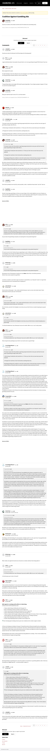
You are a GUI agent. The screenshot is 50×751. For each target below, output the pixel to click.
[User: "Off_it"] (3, 67)
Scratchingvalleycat (9, 345)
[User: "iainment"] (3, 108)
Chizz (6, 600)
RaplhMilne (7, 189)
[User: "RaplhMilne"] (3, 189)
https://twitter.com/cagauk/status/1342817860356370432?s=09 (15, 27)
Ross (6, 57)
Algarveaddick (8, 580)
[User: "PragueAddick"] (3, 396)
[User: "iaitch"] (3, 566)
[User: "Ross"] (3, 58)
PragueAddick (8, 396)
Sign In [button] (21, 43)
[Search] (35, 3)
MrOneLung (7, 262)
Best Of (3, 744)
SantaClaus (7, 80)
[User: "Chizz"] (3, 600)
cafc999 (7, 666)
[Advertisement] (26, 211)
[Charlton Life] (8, 3)
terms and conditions (24, 12)
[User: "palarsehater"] (3, 286)
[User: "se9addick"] (3, 49)
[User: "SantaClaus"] (3, 80)
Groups (3, 742)
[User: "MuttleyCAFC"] (3, 534)
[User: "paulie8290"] (3, 21)
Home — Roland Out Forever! (25, 726)
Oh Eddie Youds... (9, 119)
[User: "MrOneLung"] (3, 263)
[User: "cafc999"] (3, 667)
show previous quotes (8, 247)
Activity (3, 739)
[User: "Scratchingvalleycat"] (3, 346)
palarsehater (8, 286)
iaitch (6, 565)
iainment (7, 107)
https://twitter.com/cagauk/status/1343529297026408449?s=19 (15, 97)
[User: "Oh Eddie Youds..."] (3, 119)
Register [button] (28, 43)
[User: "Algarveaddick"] (3, 581)
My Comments (4, 741)
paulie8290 (7, 20)
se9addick (7, 49)
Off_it (6, 66)
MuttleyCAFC (8, 533)
